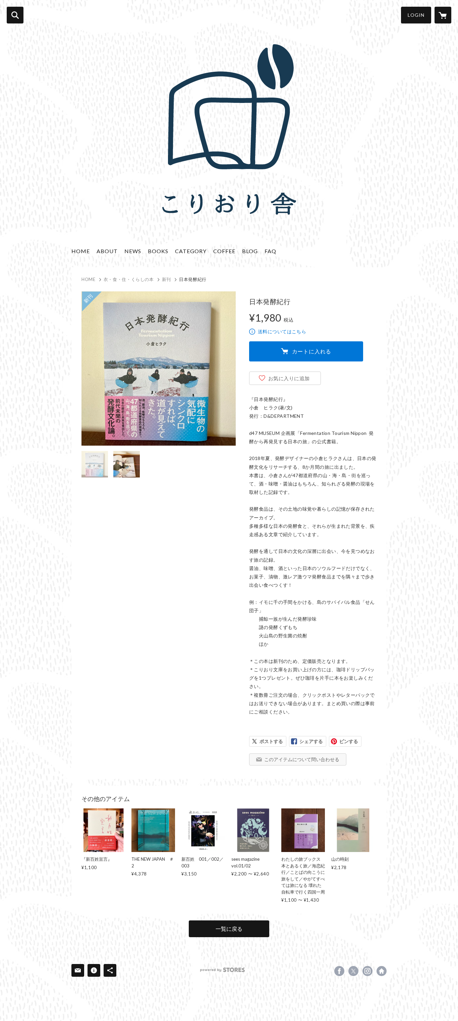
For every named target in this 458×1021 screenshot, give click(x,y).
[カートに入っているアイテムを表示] (443, 15)
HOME (80, 251)
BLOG (250, 251)
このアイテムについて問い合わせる (301, 759)
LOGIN (416, 15)
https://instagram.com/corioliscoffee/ (367, 971)
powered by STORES (222, 969)
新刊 (166, 279)
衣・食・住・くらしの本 (129, 279)
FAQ (270, 251)
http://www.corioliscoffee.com (382, 971)
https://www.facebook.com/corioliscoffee (339, 971)
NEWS (132, 251)
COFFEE (224, 251)
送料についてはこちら (282, 331)
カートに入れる (312, 351)
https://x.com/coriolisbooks (353, 971)
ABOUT (107, 251)
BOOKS (158, 251)
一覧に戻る (229, 928)
